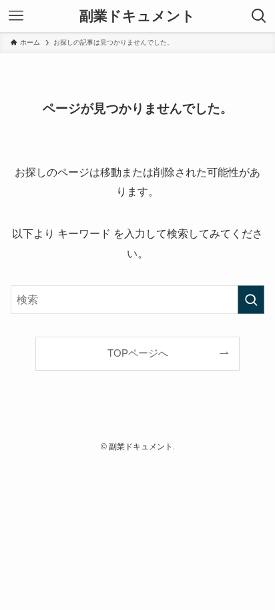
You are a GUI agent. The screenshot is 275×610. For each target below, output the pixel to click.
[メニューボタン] (16, 16)
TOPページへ (137, 353)
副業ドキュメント (137, 16)
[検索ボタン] (259, 16)
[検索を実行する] (251, 299)
